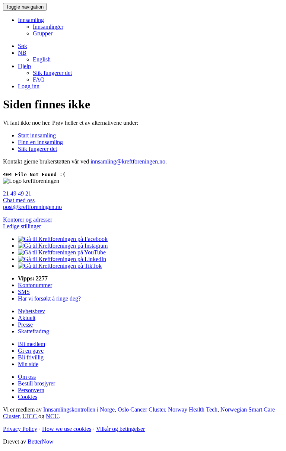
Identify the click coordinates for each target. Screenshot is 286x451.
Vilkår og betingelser (120, 429)
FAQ (39, 79)
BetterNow (41, 441)
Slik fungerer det (52, 73)
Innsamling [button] (31, 20)
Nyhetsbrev (31, 311)
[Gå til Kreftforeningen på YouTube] (62, 252)
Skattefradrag (33, 331)
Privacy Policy (20, 429)
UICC (30, 416)
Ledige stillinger (22, 226)
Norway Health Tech (192, 409)
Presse (25, 324)
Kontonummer (35, 285)
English (42, 59)
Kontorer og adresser (27, 219)
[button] (22, 53)
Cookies (27, 397)
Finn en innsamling (40, 142)
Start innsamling (37, 135)
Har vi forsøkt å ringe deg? (49, 298)
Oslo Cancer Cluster (141, 409)
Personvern (31, 390)
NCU (52, 416)
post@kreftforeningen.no (32, 207)
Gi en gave (31, 350)
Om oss (27, 377)
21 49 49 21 (17, 193)
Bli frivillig (31, 357)
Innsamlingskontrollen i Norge (79, 409)
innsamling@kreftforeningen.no (127, 161)
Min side (28, 364)
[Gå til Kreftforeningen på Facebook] (63, 239)
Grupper (43, 33)
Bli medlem (31, 344)
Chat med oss (19, 200)
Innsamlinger (48, 26)
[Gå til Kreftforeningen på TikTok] (60, 266)
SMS (24, 292)
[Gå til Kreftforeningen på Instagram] (63, 245)
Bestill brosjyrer (36, 383)
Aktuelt (26, 318)
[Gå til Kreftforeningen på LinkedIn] (62, 259)
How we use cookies (66, 429)
